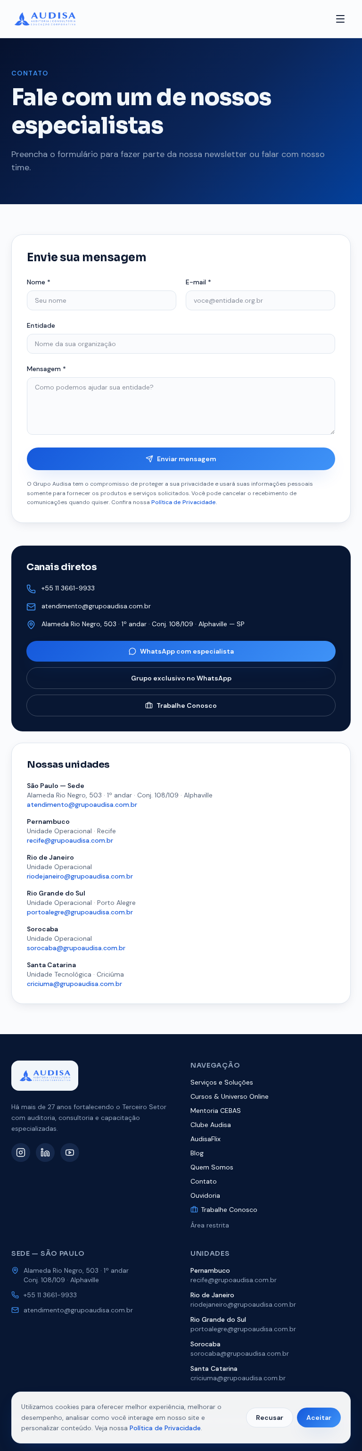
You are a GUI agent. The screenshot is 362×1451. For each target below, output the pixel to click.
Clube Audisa (210, 1124)
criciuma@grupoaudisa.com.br (74, 983)
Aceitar (318, 1417)
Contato (203, 1181)
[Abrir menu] (340, 18)
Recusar (269, 1417)
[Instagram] (20, 1152)
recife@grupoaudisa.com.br (70, 840)
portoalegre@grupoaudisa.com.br (80, 912)
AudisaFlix (205, 1139)
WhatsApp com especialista (187, 651)
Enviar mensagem (186, 459)
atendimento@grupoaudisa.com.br (96, 606)
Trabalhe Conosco (186, 705)
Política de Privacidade (183, 502)
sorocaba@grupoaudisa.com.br (76, 948)
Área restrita (209, 1225)
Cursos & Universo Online (229, 1096)
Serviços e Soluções (221, 1082)
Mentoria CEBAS (215, 1110)
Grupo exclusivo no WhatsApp (181, 678)
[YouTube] (69, 1152)
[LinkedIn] (45, 1152)
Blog (197, 1153)
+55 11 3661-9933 (68, 588)
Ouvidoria (205, 1195)
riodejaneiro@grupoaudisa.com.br (80, 876)
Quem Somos (211, 1167)
